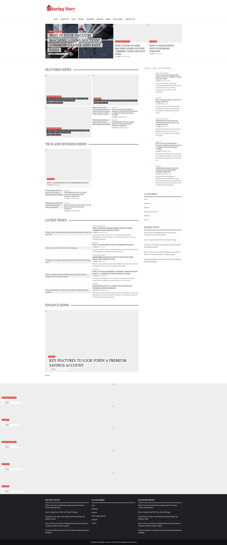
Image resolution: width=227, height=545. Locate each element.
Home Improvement (55, 31)
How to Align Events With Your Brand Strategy (161, 48)
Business (90, 19)
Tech (73, 19)
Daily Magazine (122, 542)
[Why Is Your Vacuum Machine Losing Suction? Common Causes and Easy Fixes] (131, 33)
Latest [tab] (154, 68)
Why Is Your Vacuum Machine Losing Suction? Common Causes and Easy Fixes (168, 77)
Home (108, 19)
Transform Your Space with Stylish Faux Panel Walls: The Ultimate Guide (167, 122)
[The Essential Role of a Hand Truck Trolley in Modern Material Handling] (101, 122)
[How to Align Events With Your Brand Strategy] (165, 33)
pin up (47, 375)
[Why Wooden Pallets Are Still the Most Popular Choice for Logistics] (54, 205)
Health (100, 19)
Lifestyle (65, 19)
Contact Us (130, 19)
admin (53, 54)
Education (117, 19)
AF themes (133, 542)
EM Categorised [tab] (165, 68)
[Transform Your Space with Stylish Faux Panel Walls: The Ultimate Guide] (68, 122)
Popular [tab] (147, 68)
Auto (56, 19)
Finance (51, 356)
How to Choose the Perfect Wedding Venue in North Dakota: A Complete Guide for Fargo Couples (125, 112)
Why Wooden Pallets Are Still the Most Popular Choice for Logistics (77, 207)
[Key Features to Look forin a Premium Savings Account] (92, 341)
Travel (81, 19)
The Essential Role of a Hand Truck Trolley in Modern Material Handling (123, 124)
